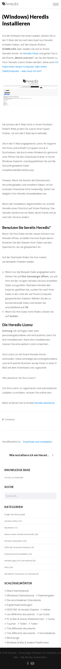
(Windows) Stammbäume (20, 595)
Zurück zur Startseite (13, 477)
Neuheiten (9, 527)
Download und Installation (37, 441)
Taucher (11, 623)
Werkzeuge (13, 637)
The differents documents (21, 628)
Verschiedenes (47, 633)
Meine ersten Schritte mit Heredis (19, 534)
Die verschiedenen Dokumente (24, 600)
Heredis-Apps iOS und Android (18, 560)
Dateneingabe (46, 595)
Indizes (46, 609)
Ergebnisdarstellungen (19, 604)
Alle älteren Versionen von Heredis (20, 574)
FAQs (6, 567)
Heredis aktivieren (44, 403)
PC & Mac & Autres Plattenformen (25, 619)
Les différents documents (21, 614)
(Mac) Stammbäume (18, 590)
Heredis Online (11, 521)
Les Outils (44, 614)
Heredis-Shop (30, 53)
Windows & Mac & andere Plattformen (28, 642)
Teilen (23, 623)
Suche (51, 619)
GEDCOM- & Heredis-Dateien (17, 547)
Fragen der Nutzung (13, 514)
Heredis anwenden (13, 541)
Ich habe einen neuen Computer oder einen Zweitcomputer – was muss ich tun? (30, 67)
